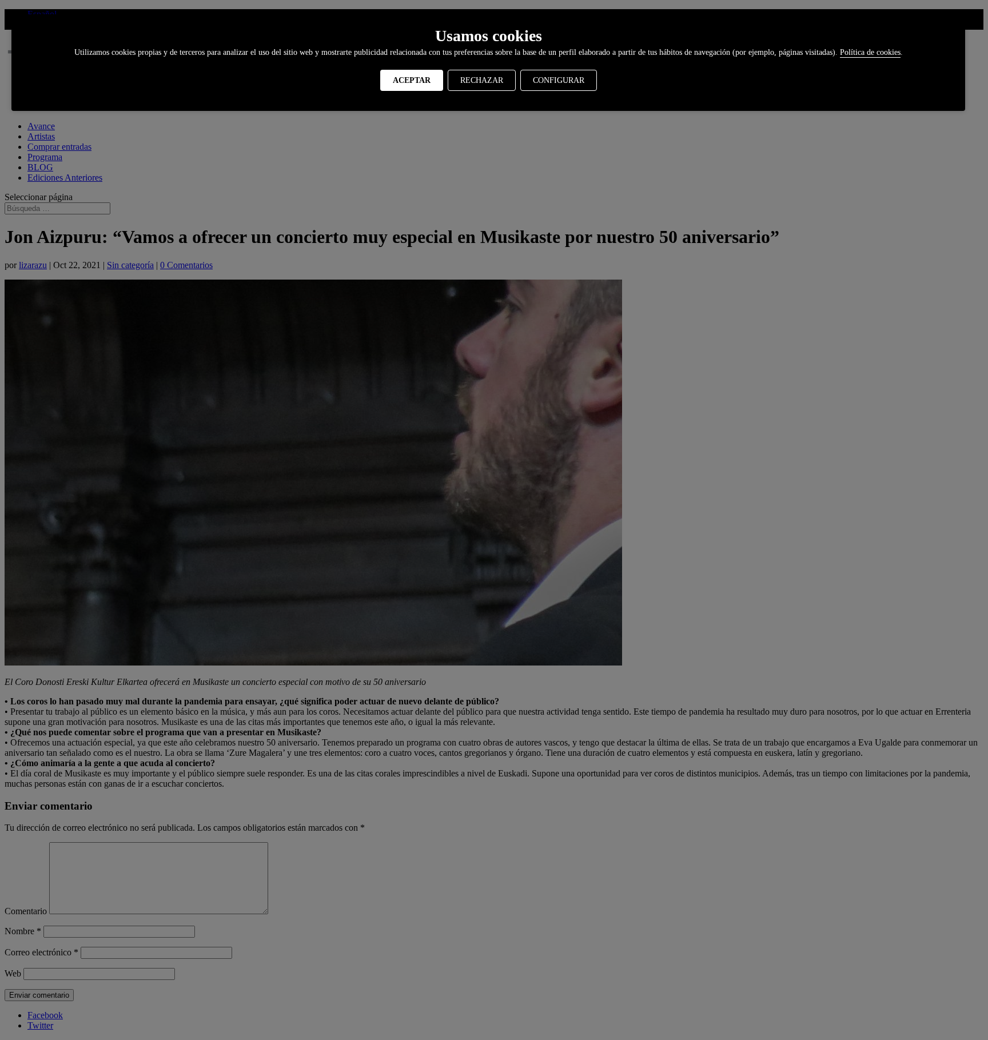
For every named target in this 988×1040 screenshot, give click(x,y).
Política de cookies (870, 52)
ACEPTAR (412, 80)
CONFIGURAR (558, 80)
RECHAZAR (481, 80)
